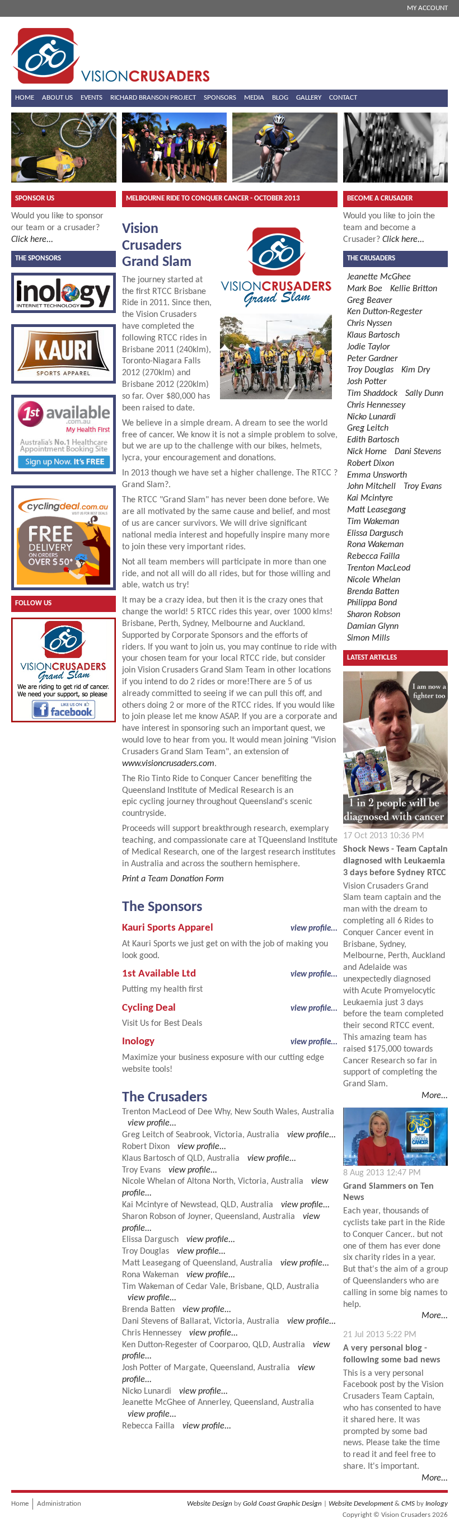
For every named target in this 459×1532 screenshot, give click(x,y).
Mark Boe (364, 288)
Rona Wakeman (150, 1275)
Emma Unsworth (377, 475)
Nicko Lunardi (146, 1391)
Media (254, 97)
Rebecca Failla (148, 1426)
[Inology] (63, 293)
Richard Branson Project (153, 97)
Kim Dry (415, 370)
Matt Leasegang (151, 1263)
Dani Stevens (145, 1321)
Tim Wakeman (148, 1286)
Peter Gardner (372, 358)
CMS (408, 1503)
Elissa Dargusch (150, 1239)
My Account (427, 8)
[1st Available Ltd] (63, 434)
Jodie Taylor (368, 347)
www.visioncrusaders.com (168, 763)
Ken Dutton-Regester (160, 1344)
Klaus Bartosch (148, 1158)
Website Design (209, 1503)
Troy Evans (141, 1170)
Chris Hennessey (151, 1333)
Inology (436, 1503)
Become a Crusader (380, 198)
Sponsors (220, 97)
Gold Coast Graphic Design (282, 1503)
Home (24, 97)
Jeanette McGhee (154, 1402)
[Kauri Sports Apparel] (63, 354)
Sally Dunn (424, 393)
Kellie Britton (413, 288)
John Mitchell (371, 486)
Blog (280, 97)
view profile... (314, 928)
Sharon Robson (149, 1216)
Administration (59, 1503)
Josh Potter (142, 1367)
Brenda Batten (148, 1309)
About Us (57, 97)
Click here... (32, 239)
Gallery (308, 97)
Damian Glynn (373, 626)
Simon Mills (368, 638)
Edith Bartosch (373, 440)
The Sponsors (38, 258)
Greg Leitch (143, 1135)
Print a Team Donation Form (173, 879)
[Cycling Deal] (63, 537)
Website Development (361, 1503)
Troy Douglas (145, 1251)
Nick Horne (367, 451)
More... (434, 1095)
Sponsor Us (34, 198)
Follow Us (33, 603)
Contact (343, 97)
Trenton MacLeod (154, 1112)
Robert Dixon (146, 1146)
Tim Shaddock (372, 393)
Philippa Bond (372, 603)
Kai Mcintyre (145, 1205)
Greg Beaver (369, 300)
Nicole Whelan (148, 1181)
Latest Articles (372, 657)
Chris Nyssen (369, 323)
